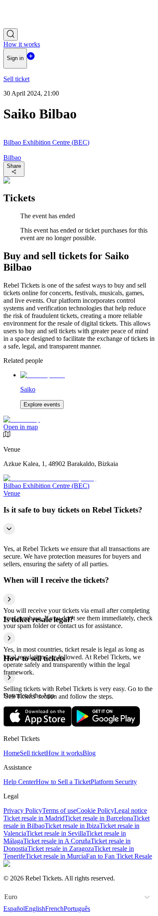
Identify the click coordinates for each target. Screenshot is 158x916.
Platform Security (114, 781)
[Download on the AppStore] (37, 724)
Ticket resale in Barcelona (98, 818)
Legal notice (130, 810)
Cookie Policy (95, 810)
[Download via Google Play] (106, 724)
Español (14, 908)
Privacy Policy (22, 810)
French (54, 908)
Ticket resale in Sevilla (56, 833)
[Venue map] (21, 419)
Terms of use (59, 810)
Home (11, 753)
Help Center (19, 781)
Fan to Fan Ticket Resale (119, 856)
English (35, 908)
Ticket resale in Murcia (55, 856)
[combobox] (5, 897)
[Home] (26, 24)
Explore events (42, 404)
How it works (64, 753)
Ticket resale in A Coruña (57, 841)
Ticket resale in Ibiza (72, 825)
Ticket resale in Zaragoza (60, 848)
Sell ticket (33, 753)
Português (77, 908)
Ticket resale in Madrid (33, 818)
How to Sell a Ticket (63, 781)
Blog (89, 753)
